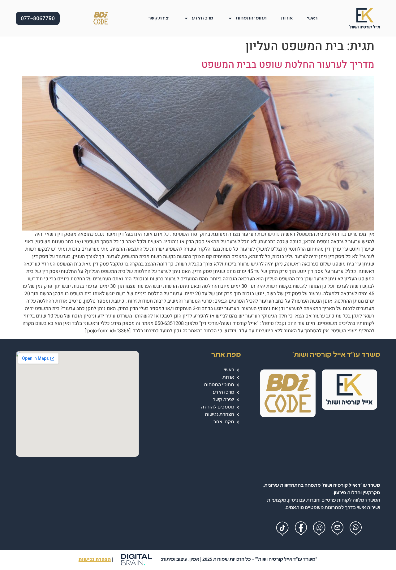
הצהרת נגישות (95, 559)
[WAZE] (319, 528)
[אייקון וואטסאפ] (355, 528)
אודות (287, 18)
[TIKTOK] (282, 528)
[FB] (300, 528)
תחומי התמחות (251, 18)
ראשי (312, 18)
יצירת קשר (159, 18)
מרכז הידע (202, 18)
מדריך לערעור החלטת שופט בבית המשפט (287, 64)
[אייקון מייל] (337, 528)
